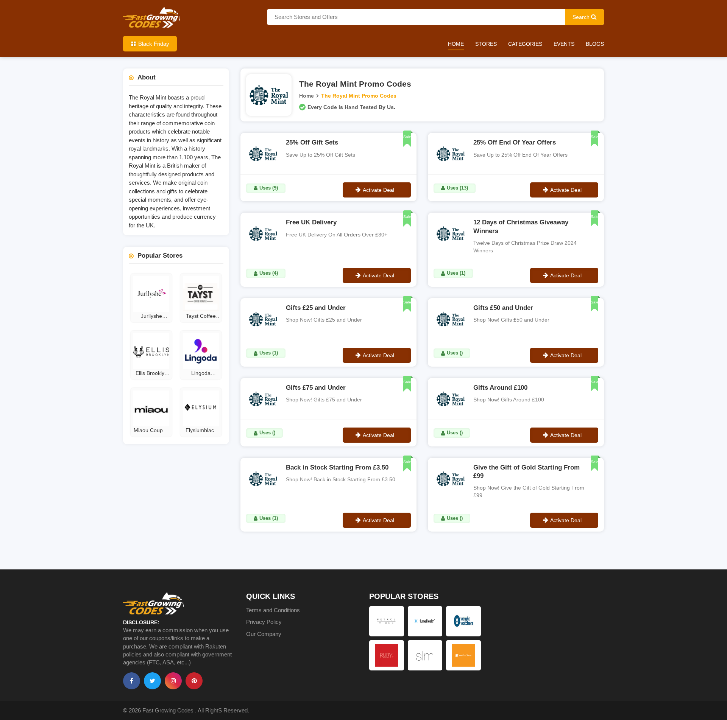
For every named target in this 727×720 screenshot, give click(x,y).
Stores (486, 44)
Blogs (595, 44)
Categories (525, 44)
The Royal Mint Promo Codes (358, 96)
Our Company (263, 634)
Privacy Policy (264, 622)
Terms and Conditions (273, 610)
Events (564, 44)
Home (456, 44)
